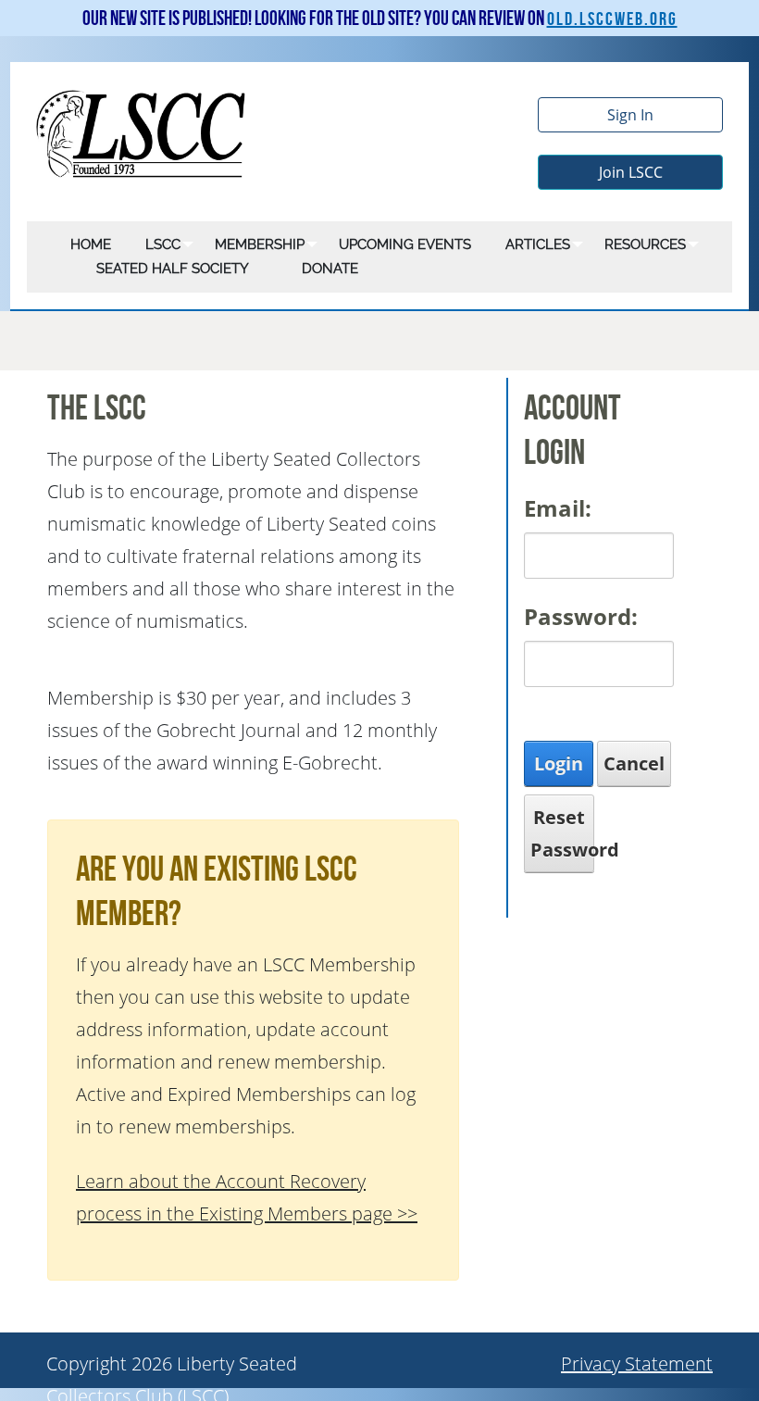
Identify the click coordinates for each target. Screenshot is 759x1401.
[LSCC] (142, 132)
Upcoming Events (405, 244)
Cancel (634, 763)
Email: (557, 508)
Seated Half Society (172, 268)
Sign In (630, 115)
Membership (260, 244)
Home (90, 244)
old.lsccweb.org (612, 19)
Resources (645, 244)
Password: (581, 616)
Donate (330, 268)
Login (558, 763)
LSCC (162, 244)
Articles (537, 244)
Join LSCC (631, 172)
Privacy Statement (637, 1363)
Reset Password (562, 833)
